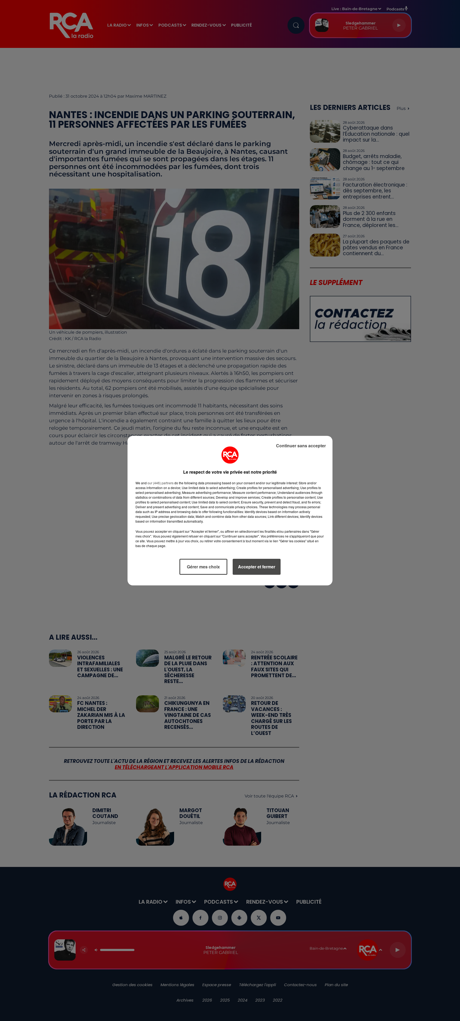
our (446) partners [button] (160, 483)
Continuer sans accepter (301, 446)
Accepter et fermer (256, 567)
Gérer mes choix (203, 567)
